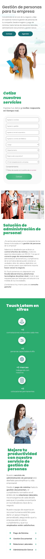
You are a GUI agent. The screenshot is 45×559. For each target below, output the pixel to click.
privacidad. (32, 170)
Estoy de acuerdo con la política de (22, 170)
